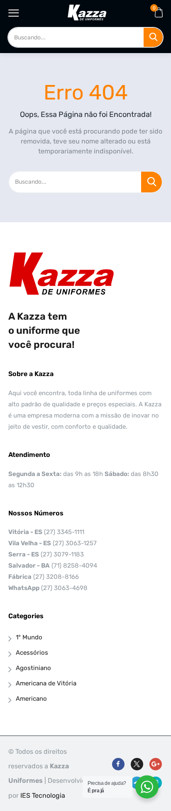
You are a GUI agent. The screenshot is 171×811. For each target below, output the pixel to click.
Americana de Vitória (46, 683)
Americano (31, 698)
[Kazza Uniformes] (87, 12)
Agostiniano (33, 668)
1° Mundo (29, 637)
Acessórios (32, 652)
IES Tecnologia (42, 795)
